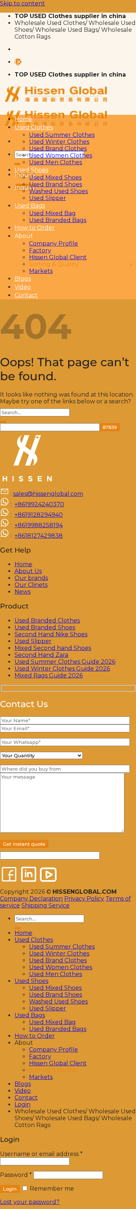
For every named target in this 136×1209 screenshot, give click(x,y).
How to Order (35, 227)
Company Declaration (31, 898)
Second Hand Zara (41, 654)
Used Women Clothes (60, 155)
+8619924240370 (39, 504)
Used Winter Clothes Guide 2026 (62, 668)
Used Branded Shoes (45, 627)
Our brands (31, 578)
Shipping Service (45, 905)
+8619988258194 (39, 525)
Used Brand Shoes (55, 184)
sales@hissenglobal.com (48, 493)
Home (23, 119)
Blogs (23, 278)
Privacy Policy (84, 898)
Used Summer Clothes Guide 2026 (65, 661)
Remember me (51, 1188)
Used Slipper (47, 198)
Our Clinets (31, 584)
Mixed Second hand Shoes (53, 648)
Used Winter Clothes (59, 141)
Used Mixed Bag (52, 213)
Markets (41, 271)
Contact (26, 295)
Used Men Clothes (55, 162)
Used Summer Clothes (62, 134)
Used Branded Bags (57, 220)
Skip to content (22, 3)
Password (16, 1174)
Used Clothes (34, 127)
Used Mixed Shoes (55, 177)
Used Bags (30, 205)
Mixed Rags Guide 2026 (49, 675)
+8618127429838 (39, 535)
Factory (40, 250)
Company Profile (53, 243)
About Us (28, 571)
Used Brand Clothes (58, 148)
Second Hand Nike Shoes (51, 634)
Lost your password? (29, 1202)
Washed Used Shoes (58, 191)
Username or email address (41, 1153)
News (22, 591)
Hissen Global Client (58, 257)
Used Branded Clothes (47, 620)
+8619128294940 (39, 514)
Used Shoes (31, 169)
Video (23, 286)
